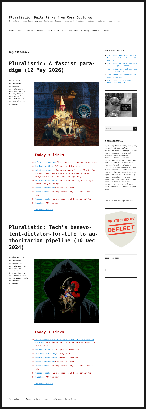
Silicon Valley (15, 278)
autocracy (13, 91)
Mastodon (73, 31)
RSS (64, 31)
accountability (15, 264)
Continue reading (43, 209)
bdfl (20, 268)
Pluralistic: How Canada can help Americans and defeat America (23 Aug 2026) (121, 58)
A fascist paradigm (44, 162)
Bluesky (85, 31)
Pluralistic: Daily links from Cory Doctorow (50, 17)
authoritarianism (16, 89)
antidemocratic (15, 86)
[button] (121, 105)
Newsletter (53, 31)
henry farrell (20, 276)
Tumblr (106, 31)
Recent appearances (44, 188)
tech (25, 278)
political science (16, 98)
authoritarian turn (17, 266)
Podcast (41, 31)
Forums (30, 31)
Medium (96, 31)
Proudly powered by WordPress (63, 399)
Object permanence (44, 170)
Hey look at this (43, 166)
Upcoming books (42, 199)
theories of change (17, 101)
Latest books (41, 192)
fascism (20, 94)
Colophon (39, 203)
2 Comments (13, 284)
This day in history (45, 354)
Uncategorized (15, 83)
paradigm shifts (15, 96)
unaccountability (16, 280)
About (20, 31)
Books (11, 31)
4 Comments (13, 104)
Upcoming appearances (45, 180)
